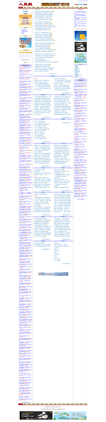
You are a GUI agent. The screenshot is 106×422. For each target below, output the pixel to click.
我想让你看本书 (37, 171)
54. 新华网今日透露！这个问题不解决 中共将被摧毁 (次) (25, 207)
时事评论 (63, 94)
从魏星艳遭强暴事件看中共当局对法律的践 (62, 114)
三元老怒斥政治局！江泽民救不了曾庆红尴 (42, 111)
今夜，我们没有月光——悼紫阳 (60, 244)
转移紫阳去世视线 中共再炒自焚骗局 (43, 64)
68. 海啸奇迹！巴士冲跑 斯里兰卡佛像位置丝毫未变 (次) (25, 243)
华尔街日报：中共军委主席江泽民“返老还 (62, 236)
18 (23, 55)
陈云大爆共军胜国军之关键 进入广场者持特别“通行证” (45, 26)
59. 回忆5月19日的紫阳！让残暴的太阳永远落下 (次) (25, 220)
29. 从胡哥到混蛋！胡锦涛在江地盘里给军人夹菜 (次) (25, 140)
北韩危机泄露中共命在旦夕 (60, 156)
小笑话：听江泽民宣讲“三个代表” (40, 127)
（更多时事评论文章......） (67, 117)
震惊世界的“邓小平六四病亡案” (60, 111)
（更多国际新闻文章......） (67, 122)
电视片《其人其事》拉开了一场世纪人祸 (43, 17)
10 (21, 54)
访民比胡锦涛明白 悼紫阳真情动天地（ (42, 177)
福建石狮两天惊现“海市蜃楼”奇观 (41, 221)
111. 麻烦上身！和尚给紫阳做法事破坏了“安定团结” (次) (25, 362)
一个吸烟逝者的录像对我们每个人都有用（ (62, 174)
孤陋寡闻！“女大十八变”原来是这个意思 (42, 145)
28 (29, 56)
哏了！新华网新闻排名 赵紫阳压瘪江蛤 (42, 124)
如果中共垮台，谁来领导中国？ (60, 78)
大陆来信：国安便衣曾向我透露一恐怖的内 (62, 229)
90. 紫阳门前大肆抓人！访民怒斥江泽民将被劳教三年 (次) (25, 304)
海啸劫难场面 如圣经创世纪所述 (61, 161)
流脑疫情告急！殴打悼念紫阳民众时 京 (61, 145)
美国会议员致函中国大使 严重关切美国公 (42, 184)
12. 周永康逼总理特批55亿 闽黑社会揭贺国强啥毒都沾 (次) (25, 95)
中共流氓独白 (56, 254)
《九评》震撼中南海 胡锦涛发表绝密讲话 (42, 85)
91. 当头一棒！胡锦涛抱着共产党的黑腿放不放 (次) (25, 307)
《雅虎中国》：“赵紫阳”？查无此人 (61, 158)
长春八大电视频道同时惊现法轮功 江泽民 (42, 246)
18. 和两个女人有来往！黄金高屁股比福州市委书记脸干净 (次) (25, 111)
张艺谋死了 (57, 177)
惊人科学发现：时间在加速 (40, 236)
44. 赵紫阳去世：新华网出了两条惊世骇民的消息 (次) (25, 180)
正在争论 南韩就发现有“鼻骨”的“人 (41, 218)
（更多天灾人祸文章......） (67, 166)
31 (21, 57)
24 (21, 56)
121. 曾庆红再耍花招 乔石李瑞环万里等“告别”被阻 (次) (25, 388)
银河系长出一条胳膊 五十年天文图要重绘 (42, 228)
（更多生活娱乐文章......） (67, 190)
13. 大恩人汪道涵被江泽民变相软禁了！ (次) (25, 98)
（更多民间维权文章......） (67, 239)
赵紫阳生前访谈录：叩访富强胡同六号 (43, 37)
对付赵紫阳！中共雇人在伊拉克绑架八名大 (42, 106)
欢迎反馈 (22, 33)
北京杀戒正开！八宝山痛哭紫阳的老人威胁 (62, 107)
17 (21, 55)
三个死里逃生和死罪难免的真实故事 (41, 83)
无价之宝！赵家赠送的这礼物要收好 (42, 48)
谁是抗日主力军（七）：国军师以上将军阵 (62, 211)
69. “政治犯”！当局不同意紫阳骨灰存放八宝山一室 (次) (25, 246)
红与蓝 (55, 257)
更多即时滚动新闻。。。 (82, 199)
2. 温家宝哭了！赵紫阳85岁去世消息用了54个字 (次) (25, 71)
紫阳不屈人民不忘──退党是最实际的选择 (44, 34)
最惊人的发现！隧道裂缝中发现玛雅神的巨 (42, 232)
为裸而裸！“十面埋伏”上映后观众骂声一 (62, 182)
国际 (42, 7)
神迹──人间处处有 (38, 151)
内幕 (29, 7)
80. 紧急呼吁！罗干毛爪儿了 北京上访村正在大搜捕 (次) (25, 276)
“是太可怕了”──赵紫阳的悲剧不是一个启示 (43, 32)
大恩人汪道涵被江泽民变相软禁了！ (42, 29)
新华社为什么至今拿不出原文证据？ (42, 71)
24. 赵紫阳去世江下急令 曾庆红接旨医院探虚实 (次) (25, 128)
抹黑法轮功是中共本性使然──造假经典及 (62, 197)
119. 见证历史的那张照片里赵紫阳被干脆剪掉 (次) (25, 383)
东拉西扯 (63, 240)
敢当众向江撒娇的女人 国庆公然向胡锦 (61, 86)
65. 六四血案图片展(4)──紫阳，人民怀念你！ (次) (25, 235)
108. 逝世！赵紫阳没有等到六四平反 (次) (25, 354)
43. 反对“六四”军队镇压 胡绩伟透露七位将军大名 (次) (25, 178)
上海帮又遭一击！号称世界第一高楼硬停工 (62, 88)
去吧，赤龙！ (56, 250)
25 (23, 56)
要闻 (25, 7)
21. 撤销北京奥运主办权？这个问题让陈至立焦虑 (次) (25, 120)
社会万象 (43, 167)
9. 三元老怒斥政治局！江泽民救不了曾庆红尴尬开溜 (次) (25, 87)
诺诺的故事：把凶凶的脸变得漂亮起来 (61, 187)
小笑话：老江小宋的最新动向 (40, 130)
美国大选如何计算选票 (59, 169)
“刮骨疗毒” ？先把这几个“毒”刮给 (40, 81)
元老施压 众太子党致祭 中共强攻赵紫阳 (42, 103)
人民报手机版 (23, 29)
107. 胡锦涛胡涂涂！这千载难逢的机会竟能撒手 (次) (25, 351)
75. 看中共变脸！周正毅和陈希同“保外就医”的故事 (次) (25, 262)
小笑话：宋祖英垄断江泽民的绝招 (41, 129)
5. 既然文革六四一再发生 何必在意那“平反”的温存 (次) (25, 78)
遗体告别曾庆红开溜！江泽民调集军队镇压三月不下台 (45, 54)
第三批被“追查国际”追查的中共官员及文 (62, 151)
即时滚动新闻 (80, 79)
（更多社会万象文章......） (47, 190)
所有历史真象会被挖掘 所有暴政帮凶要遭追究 (44, 14)
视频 (81, 7)
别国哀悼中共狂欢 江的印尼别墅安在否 (42, 80)
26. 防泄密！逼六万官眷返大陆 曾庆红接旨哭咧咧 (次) (25, 133)
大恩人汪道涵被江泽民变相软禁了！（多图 (42, 96)
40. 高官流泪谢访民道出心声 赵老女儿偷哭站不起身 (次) (25, 170)
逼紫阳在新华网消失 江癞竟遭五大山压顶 (43, 12)
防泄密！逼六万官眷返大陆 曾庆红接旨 (42, 112)
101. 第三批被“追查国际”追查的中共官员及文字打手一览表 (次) (25, 333)
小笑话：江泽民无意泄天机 (39, 121)
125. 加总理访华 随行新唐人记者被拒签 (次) (25, 399)
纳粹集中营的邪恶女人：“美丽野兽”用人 (62, 155)
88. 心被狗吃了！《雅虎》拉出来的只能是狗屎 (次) (25, 298)
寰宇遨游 (43, 216)
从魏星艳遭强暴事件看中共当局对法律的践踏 (44, 16)
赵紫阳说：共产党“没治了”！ (40, 182)
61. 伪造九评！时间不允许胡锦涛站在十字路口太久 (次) (25, 225)
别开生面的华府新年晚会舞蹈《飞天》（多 (62, 101)
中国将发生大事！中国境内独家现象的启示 (42, 153)
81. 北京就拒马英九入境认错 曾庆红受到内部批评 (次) (25, 278)
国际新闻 (63, 119)
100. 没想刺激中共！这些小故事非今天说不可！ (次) (25, 330)
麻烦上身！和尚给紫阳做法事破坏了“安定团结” (44, 69)
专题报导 (63, 192)
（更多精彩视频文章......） (47, 249)
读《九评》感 (56, 247)
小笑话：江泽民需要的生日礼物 (40, 138)
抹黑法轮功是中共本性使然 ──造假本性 (62, 194)
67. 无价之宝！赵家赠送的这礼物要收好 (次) (25, 240)
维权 (77, 7)
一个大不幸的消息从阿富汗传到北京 (42, 86)
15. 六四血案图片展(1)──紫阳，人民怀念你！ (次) (25, 103)
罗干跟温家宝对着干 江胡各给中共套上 (61, 220)
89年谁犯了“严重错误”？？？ (40, 174)
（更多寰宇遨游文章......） (47, 239)
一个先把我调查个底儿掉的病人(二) (61, 176)
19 (25, 55)
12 (25, 54)
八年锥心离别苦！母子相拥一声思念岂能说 (62, 109)
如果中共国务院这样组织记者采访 (42, 46)
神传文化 (43, 192)
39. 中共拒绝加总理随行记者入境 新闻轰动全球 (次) (25, 167)
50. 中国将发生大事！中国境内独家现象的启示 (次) (25, 197)
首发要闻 (53, 76)
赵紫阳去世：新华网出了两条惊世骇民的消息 (44, 43)
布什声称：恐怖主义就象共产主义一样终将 (62, 103)
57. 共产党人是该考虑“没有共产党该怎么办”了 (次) (25, 215)
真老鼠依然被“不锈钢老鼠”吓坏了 (61, 234)
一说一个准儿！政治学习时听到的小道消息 (42, 88)
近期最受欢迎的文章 (25, 65)
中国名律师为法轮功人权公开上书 (41, 203)
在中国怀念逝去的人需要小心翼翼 (60, 104)
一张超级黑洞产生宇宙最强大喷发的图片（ (42, 161)
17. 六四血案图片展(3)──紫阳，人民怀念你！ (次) (25, 109)
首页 (20, 7)
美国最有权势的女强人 (59, 173)
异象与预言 (76, 77)
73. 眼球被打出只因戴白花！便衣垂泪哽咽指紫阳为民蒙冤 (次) (25, 256)
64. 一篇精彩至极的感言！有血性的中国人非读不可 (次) (25, 233)
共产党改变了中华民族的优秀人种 (60, 147)
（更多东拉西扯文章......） (67, 263)
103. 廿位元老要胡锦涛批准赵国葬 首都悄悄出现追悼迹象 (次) (25, 339)
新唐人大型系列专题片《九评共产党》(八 (62, 208)
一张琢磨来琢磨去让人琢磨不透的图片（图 (42, 226)
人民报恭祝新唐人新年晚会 (39, 169)
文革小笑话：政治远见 (38, 132)
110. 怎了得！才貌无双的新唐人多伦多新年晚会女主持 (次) (25, 359)
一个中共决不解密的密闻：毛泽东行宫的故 (62, 80)
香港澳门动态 (77, 68)
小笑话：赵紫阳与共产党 (39, 125)
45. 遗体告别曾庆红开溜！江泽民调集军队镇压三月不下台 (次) (25, 183)
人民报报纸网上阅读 (24, 30)
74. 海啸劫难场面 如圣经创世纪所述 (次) (25, 259)
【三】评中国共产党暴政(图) (79, 14)
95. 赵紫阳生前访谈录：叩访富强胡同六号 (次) (25, 317)
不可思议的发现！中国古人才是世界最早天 (42, 234)
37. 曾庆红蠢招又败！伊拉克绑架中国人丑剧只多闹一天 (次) (25, 161)
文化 (64, 7)
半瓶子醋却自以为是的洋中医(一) (61, 171)
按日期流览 (25, 50)
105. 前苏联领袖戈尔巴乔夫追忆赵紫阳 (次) (25, 345)
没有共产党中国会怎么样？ (40, 58)
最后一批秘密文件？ (38, 114)
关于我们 (22, 32)
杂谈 (85, 7)
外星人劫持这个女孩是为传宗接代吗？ (41, 150)
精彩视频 (43, 240)
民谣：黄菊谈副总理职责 (39, 137)
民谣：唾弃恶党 (57, 258)
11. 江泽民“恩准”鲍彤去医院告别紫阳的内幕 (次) (25, 92)
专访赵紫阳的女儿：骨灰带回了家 (61, 153)
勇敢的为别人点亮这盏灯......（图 (60, 179)
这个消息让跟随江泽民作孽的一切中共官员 (62, 159)
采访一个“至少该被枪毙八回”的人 (60, 231)
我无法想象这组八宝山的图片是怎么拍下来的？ (45, 40)
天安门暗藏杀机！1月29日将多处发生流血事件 (45, 55)
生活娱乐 (63, 167)
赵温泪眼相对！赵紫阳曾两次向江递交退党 (42, 104)
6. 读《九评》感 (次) (24, 79)
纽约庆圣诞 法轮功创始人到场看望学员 (42, 208)
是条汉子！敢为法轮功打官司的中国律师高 (62, 195)
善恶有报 (76, 76)
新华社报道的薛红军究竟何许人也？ (42, 60)
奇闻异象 (43, 143)
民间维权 (63, 216)
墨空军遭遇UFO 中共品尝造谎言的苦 (41, 223)
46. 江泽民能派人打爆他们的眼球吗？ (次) (25, 185)
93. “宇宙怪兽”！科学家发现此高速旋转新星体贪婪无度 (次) (25, 312)
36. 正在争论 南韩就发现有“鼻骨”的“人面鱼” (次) (25, 159)
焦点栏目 (80, 64)
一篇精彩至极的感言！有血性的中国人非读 (42, 197)
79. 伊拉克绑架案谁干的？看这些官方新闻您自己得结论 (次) (25, 272)
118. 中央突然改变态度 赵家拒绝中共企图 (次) (25, 380)
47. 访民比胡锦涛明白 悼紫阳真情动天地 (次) (25, 188)
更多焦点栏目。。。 (83, 78)
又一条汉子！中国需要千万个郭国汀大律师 (42, 200)
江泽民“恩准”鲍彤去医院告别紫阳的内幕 (43, 35)
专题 (68, 7)
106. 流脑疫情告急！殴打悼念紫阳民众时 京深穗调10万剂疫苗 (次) (25, 348)
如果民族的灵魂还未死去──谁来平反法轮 (62, 221)
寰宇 (72, 7)
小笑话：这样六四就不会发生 (40, 122)
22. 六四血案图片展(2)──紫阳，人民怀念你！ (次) (25, 122)
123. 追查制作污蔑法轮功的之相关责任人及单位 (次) (25, 393)
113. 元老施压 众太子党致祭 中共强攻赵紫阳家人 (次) (25, 367)
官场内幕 (43, 94)
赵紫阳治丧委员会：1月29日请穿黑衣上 (42, 185)
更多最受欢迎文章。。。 (27, 402)
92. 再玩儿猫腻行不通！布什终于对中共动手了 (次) (25, 310)
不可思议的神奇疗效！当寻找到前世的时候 (42, 220)
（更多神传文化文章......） (47, 214)
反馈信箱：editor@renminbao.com (53, 406)
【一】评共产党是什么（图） (79, 11)
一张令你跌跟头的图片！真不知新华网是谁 (62, 81)
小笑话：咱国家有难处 (38, 135)
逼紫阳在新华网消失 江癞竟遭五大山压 (61, 98)
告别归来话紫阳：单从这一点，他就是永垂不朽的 (45, 49)
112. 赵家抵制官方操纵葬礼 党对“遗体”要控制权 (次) (25, 365)
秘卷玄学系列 (77, 70)
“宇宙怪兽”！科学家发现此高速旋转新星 (42, 147)
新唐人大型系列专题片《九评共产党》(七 (62, 210)
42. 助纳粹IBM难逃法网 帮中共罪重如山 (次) (25, 175)
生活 (59, 7)
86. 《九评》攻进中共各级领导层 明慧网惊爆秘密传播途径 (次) (25, 292)
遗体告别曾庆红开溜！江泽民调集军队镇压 (42, 101)
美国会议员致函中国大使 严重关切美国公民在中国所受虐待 (46, 62)
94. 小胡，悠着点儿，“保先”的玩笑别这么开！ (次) (25, 315)
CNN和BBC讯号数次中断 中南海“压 (61, 112)
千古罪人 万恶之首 (38, 89)
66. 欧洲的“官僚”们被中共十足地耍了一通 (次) (25, 238)
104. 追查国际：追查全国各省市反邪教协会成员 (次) (25, 342)
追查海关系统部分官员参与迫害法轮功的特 (42, 210)
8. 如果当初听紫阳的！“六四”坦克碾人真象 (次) (25, 84)
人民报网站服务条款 (24, 31)
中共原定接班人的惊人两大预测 (41, 202)
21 (29, 55)
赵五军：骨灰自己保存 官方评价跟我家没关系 (44, 57)
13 (27, 54)
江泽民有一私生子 (58, 83)
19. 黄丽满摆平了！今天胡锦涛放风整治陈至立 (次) (25, 115)
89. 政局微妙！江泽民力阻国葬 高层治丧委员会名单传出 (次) (25, 301)
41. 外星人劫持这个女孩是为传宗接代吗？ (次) (25, 172)
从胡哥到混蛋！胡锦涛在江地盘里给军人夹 (62, 96)
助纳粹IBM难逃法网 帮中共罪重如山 (44, 25)
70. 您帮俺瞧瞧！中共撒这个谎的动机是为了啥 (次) (25, 248)
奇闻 (46, 7)
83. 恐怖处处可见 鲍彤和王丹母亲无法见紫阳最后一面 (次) (25, 284)
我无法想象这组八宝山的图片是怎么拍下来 (42, 99)
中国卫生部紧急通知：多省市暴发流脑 (61, 148)
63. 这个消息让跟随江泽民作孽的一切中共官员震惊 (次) (25, 230)
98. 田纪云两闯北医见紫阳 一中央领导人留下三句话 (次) (25, 325)
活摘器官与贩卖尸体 (78, 75)
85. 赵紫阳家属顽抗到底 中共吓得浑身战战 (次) (25, 290)
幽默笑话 (43, 119)
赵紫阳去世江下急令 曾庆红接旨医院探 (42, 109)
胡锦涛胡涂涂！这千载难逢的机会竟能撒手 (44, 51)
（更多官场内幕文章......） (47, 117)
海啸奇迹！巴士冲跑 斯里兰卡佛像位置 (42, 155)
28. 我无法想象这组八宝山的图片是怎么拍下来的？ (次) (25, 138)
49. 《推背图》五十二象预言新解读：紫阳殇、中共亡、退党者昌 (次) (25, 193)
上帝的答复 (37, 205)
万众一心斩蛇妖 (57, 260)
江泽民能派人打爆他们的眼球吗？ (42, 66)
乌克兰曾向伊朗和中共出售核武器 (61, 99)
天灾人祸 (63, 143)
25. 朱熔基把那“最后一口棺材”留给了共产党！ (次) (25, 130)
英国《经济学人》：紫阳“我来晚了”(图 (41, 156)
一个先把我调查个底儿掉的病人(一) (61, 184)
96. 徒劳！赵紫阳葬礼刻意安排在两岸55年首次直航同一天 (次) (25, 320)
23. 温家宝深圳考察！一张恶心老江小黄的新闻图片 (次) (25, 125)
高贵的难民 (56, 185)
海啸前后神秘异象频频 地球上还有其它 (42, 158)
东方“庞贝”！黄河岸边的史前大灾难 (61, 150)
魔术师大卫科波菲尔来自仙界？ (41, 231)
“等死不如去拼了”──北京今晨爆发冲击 (61, 218)
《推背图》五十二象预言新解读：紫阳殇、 (42, 148)
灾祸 (51, 7)
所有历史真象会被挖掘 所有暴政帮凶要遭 (62, 106)
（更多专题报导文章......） (67, 214)
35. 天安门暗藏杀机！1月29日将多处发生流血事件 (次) (25, 156)
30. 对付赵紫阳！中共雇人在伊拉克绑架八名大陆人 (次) (25, 143)
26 (25, 56)
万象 (55, 7)
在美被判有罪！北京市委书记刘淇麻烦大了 (42, 211)
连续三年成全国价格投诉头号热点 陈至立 (62, 228)
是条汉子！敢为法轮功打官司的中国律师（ (62, 205)
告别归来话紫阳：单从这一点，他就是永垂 (42, 179)
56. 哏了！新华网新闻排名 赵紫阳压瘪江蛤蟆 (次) (25, 212)
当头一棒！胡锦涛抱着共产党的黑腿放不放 (44, 39)
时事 (33, 7)
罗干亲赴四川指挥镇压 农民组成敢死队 (61, 226)
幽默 (38, 7)
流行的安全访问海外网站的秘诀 (40, 194)
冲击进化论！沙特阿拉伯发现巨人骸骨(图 (42, 229)
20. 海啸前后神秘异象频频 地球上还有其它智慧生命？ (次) (25, 117)
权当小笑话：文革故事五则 (39, 133)
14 (29, 54)
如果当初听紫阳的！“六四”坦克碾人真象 (43, 23)
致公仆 (55, 255)
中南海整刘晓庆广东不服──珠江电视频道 (42, 244)
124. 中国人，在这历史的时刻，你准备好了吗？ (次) (25, 397)
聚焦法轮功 (76, 69)
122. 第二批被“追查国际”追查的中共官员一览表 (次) (25, 391)
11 (23, 54)
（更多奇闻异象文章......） (47, 166)
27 (27, 56)
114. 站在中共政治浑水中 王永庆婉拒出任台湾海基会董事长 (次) (25, 370)
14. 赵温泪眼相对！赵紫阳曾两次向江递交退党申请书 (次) (25, 101)
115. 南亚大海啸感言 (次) (25, 373)
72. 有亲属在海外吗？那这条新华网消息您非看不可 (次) (25, 253)
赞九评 (55, 252)
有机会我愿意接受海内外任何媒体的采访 (43, 28)
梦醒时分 (56, 249)
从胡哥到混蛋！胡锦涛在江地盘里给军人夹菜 (44, 11)
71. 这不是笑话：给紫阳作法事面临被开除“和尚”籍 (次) (25, 251)
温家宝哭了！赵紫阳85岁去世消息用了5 (42, 107)
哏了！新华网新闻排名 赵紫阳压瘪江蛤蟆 (43, 19)
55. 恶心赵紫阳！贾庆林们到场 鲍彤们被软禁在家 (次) (25, 209)
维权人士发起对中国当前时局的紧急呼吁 (62, 223)
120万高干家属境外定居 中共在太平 (61, 89)
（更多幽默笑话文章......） (47, 141)
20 (27, 55)
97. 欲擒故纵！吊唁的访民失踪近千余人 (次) (25, 322)
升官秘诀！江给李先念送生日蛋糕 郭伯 (61, 85)
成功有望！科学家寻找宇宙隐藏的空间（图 (42, 159)
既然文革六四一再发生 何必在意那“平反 (62, 246)
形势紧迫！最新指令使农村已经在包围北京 (62, 232)
